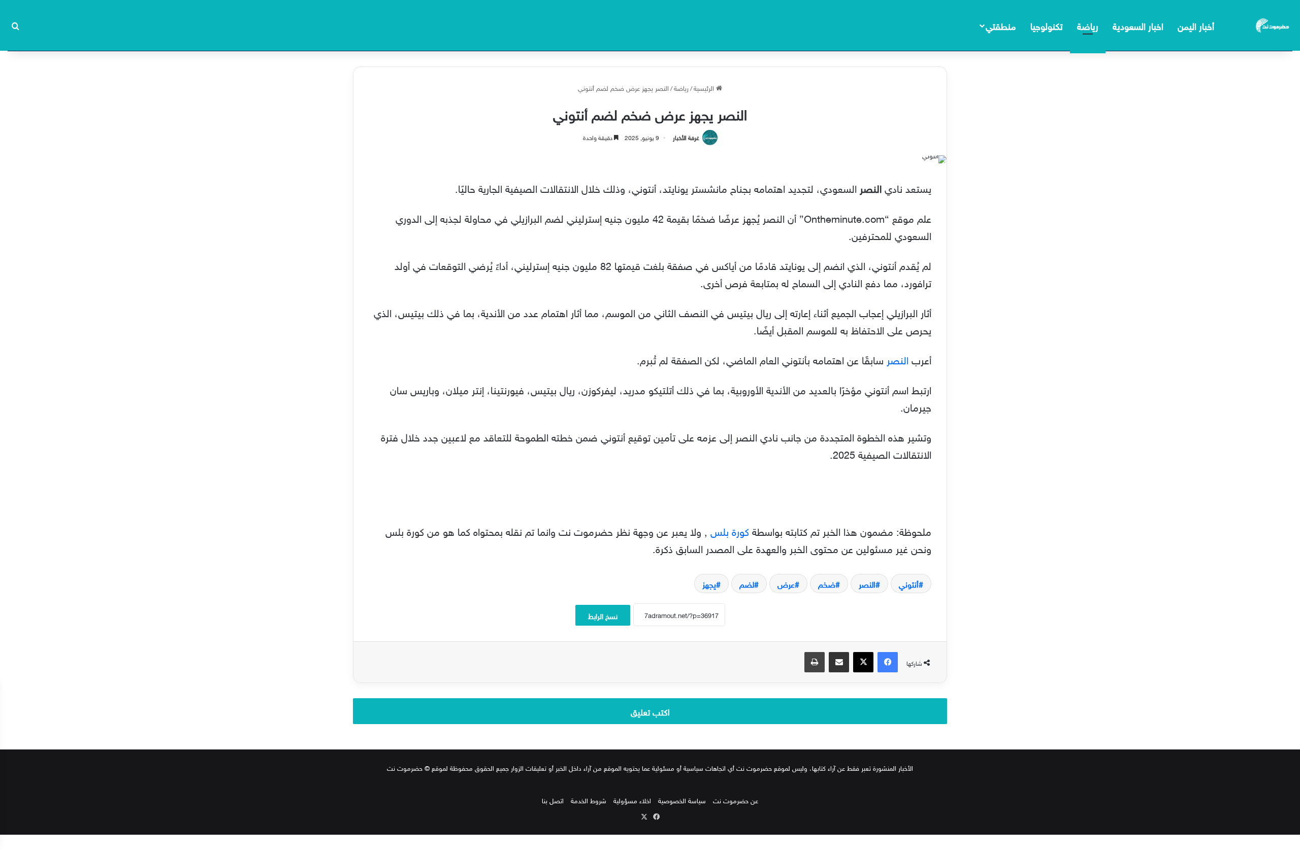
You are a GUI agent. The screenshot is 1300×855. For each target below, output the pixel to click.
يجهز (709, 583)
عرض (786, 583)
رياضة (1087, 25)
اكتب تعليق (650, 711)
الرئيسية (705, 87)
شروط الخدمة (588, 800)
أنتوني (909, 583)
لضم (746, 583)
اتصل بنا (553, 800)
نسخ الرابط (603, 615)
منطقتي (1001, 25)
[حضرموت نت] (1273, 25)
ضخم (826, 583)
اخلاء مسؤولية (632, 800)
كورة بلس (729, 530)
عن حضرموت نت (735, 800)
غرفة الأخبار (686, 136)
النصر (897, 358)
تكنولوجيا (1046, 25)
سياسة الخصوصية (682, 800)
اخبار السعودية (1138, 25)
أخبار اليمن (1196, 25)
